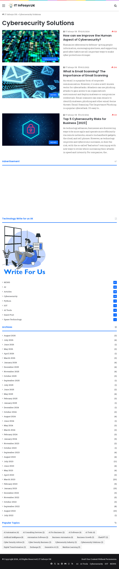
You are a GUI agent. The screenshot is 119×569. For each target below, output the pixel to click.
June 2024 (9, 421)
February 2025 (10, 398)
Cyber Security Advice (14, 542)
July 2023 (8, 461)
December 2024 (11, 407)
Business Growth (85, 537)
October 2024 (10, 412)
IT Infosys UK (10, 14)
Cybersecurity (10, 296)
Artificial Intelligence (13, 537)
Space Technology (13, 319)
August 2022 (10, 511)
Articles (8, 291)
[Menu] (3, 6)
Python (7, 301)
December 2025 (11, 367)
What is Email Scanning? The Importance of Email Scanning (85, 73)
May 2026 (8, 349)
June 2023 (9, 466)
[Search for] (115, 6)
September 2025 (12, 380)
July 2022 (8, 515)
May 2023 (8, 470)
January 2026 (10, 362)
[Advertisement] (59, 190)
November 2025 (11, 371)
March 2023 (9, 479)
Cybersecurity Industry (66, 542)
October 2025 (10, 376)
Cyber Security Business (39, 542)
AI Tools (8, 310)
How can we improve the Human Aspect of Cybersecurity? (87, 37)
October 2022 (10, 502)
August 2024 (10, 416)
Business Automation (62, 537)
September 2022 (12, 506)
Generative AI (51, 547)
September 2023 (12, 452)
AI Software (75, 532)
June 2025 (9, 389)
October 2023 (10, 448)
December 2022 (11, 493)
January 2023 (10, 488)
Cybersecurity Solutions (92, 542)
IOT (5, 305)
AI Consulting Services (34, 532)
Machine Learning (71, 547)
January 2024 (10, 439)
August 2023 (10, 457)
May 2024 (8, 425)
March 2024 (9, 430)
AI (5, 287)
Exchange (35, 547)
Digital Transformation (15, 547)
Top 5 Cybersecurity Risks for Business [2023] (84, 121)
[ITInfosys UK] (22, 5)
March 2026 (9, 358)
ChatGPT (103, 537)
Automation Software (37, 537)
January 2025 (10, 403)
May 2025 (8, 394)
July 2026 (8, 340)
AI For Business (57, 532)
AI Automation (11, 532)
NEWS (7, 282)
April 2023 (9, 475)
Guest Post (9, 315)
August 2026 (10, 335)
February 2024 (10, 434)
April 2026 (9, 353)
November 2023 (11, 443)
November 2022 (11, 497)
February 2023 (10, 484)
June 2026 (9, 344)
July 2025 (8, 385)
